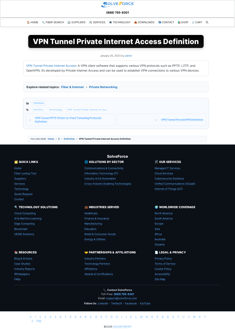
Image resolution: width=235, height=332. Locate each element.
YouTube (145, 303)
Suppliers (20, 178)
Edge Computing (24, 223)
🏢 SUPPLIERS (76, 22)
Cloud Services (164, 173)
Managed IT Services (167, 168)
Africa (158, 234)
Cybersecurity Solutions (169, 178)
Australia (160, 239)
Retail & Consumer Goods (100, 234)
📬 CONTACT (166, 22)
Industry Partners (95, 258)
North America (163, 213)
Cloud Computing (25, 213)
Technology (21, 188)
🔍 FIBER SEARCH (53, 22)
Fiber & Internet (72, 87)
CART (197, 22)
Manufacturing (93, 223)
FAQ (38, 321)
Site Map (160, 279)
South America (164, 218)
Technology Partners (97, 263)
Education (90, 229)
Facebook (131, 303)
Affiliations (90, 268)
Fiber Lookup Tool (25, 173)
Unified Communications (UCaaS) (175, 183)
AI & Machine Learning (27, 218)
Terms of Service (165, 263)
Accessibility (162, 274)
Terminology (55, 109)
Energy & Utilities (94, 239)
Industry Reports (24, 268)
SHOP (183, 22)
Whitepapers (22, 274)
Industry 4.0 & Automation (100, 178)
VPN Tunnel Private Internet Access (51, 65)
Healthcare (91, 213)
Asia (157, 229)
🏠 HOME (32, 22)
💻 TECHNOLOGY (120, 22)
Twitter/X (116, 303)
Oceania (159, 244)
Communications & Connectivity (103, 168)
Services (19, 183)
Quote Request (23, 194)
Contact (19, 199)
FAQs (17, 279)
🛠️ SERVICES (97, 22)
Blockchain (21, 229)
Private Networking (103, 87)
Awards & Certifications (98, 274)
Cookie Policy (163, 268)
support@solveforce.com (121, 298)
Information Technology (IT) (101, 173)
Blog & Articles (23, 258)
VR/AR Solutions (24, 234)
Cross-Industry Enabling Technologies (107, 183)
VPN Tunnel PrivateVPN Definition (182, 119)
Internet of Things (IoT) (169, 188)
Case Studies (22, 263)
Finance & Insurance (96, 218)
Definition (38, 102)
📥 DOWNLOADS (144, 22)
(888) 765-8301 (117, 12)
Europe (159, 223)
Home (51, 138)
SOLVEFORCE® (122, 326)
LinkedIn (103, 303)
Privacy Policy (163, 258)
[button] (207, 22)
